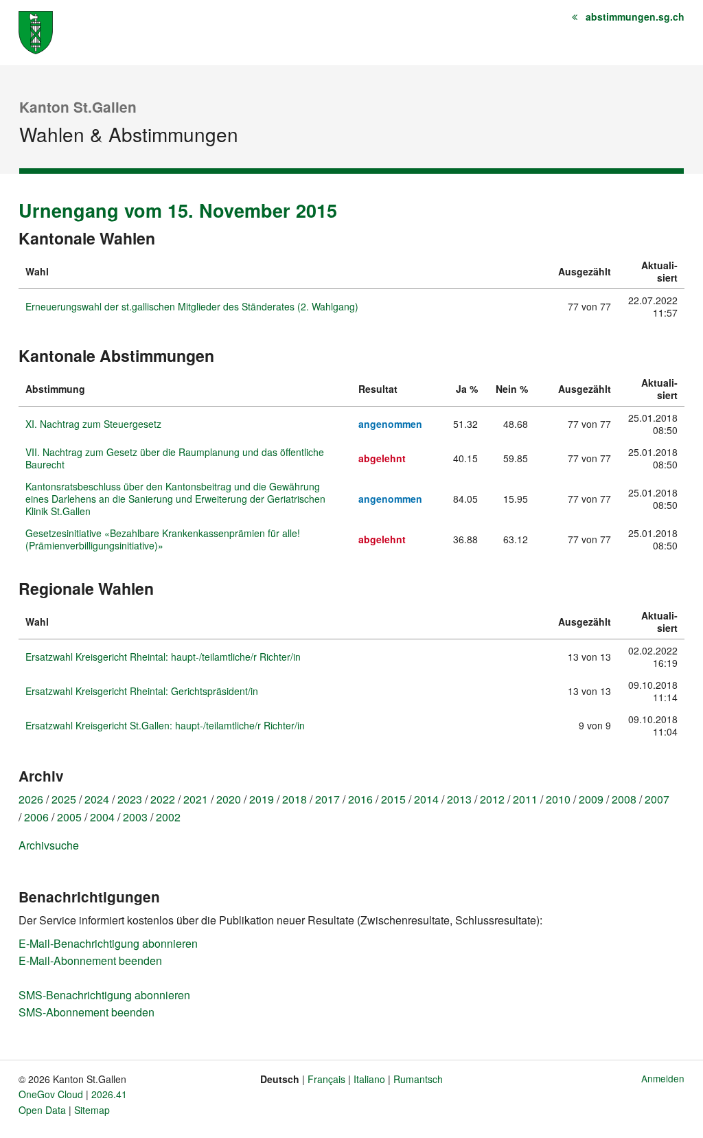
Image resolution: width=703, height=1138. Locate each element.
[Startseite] (36, 31)
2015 (393, 799)
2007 (657, 799)
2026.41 (109, 1094)
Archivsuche (49, 845)
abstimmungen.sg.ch (635, 16)
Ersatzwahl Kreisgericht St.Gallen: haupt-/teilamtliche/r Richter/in (165, 725)
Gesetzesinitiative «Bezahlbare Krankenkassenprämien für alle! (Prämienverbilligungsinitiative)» (162, 539)
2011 (525, 799)
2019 (261, 799)
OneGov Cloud (51, 1094)
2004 (102, 817)
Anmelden (662, 1078)
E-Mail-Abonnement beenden (90, 960)
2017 (327, 799)
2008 (624, 799)
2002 (168, 817)
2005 (69, 817)
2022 (162, 799)
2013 (459, 799)
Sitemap (92, 1110)
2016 (360, 799)
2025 (63, 799)
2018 (294, 799)
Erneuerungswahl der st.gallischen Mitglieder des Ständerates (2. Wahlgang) (191, 306)
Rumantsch (418, 1079)
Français (326, 1079)
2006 (36, 817)
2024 (96, 799)
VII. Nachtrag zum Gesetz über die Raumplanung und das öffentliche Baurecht (174, 458)
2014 (426, 799)
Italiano (369, 1079)
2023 (129, 799)
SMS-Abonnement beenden (86, 1012)
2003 (135, 817)
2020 (228, 799)
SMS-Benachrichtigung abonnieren (104, 995)
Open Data (42, 1110)
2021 (195, 799)
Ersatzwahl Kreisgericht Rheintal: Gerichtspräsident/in (141, 691)
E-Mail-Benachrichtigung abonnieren (108, 943)
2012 (492, 799)
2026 (31, 799)
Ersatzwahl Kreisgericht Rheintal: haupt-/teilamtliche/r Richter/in (163, 656)
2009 (591, 799)
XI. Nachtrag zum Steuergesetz (93, 424)
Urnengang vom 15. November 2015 (178, 210)
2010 (558, 799)
